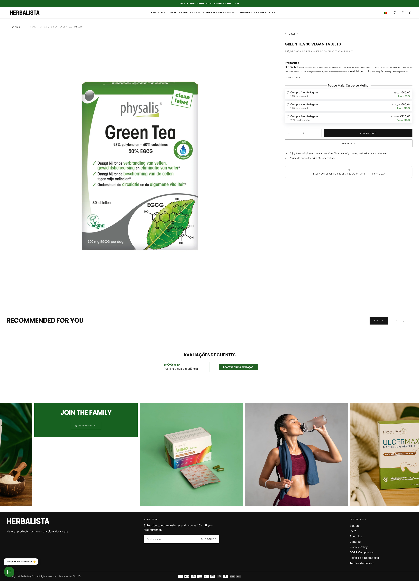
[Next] (404, 320)
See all (378, 320)
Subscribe (208, 539)
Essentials (158, 12)
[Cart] (410, 13)
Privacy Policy (359, 547)
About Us (356, 536)
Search (354, 525)
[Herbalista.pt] (28, 521)
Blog (272, 12)
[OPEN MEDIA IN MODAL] (267, 293)
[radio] (348, 94)
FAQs (353, 531)
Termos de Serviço (362, 563)
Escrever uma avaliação (238, 367)
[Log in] (403, 13)
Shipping (318, 51)
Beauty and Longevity (217, 12)
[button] (386, 13)
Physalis (291, 34)
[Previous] (396, 320)
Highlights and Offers (251, 12)
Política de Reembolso (364, 557)
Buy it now (349, 143)
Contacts (355, 541)
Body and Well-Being (183, 12)
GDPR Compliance (361, 552)
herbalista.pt (45, 426)
